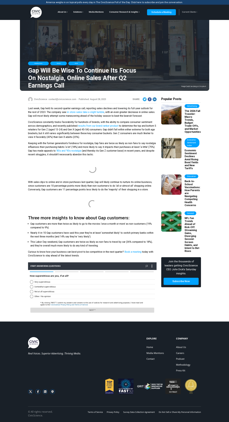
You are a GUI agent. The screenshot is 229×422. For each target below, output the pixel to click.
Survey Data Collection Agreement (139, 412)
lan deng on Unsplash (198, 86)
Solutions (77, 12)
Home (149, 347)
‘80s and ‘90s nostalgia (68, 150)
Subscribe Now (181, 281)
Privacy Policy (113, 412)
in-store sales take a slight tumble (85, 112)
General (58, 63)
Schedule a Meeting (161, 12)
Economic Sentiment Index (191, 143)
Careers (180, 353)
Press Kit (180, 370)
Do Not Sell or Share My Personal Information (180, 412)
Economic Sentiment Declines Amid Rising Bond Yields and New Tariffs (191, 159)
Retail (76, 63)
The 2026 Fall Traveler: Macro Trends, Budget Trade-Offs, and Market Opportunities (193, 121)
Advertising (192, 106)
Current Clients (189, 12)
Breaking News (38, 63)
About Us (62, 12)
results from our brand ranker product (98, 125)
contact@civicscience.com (62, 99)
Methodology (183, 364)
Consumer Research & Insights (123, 12)
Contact (150, 358)
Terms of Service (95, 412)
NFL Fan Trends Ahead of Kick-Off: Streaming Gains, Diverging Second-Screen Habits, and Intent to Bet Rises (192, 235)
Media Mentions (96, 12)
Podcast (180, 358)
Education (191, 176)
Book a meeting (132, 251)
